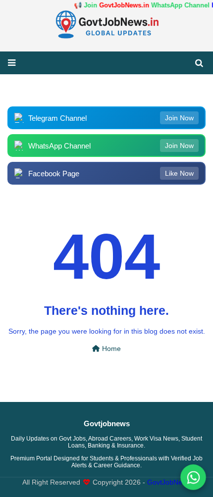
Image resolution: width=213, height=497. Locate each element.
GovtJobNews (169, 482)
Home (110, 348)
